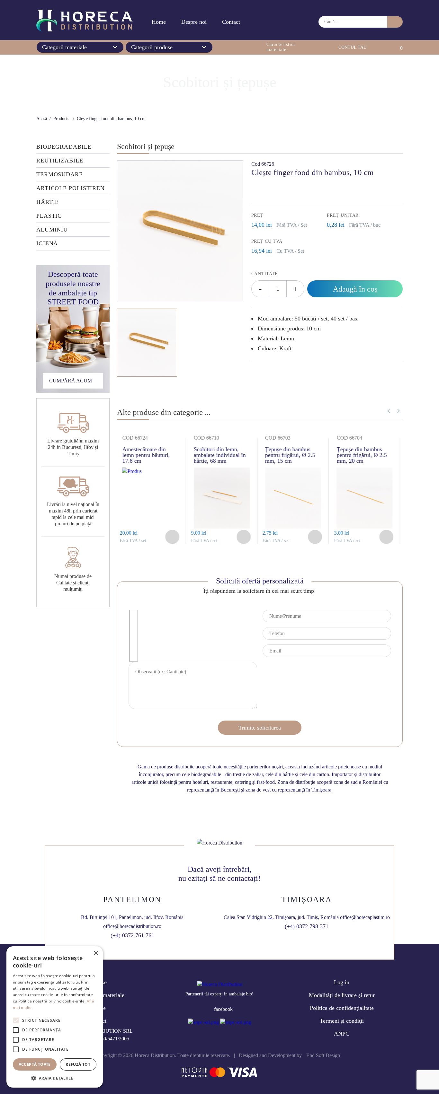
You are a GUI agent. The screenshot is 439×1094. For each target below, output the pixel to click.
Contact (231, 22)
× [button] (95, 953)
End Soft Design (323, 1055)
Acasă (41, 118)
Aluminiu (52, 230)
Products (61, 118)
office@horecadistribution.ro (132, 926)
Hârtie (47, 202)
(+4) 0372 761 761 (132, 935)
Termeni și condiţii (342, 1021)
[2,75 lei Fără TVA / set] (224, 526)
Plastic (49, 216)
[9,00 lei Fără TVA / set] (153, 526)
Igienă (47, 244)
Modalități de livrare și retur (342, 995)
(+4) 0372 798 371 (306, 926)
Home (159, 22)
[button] (398, 411)
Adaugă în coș (355, 289)
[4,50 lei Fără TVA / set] (348, 471)
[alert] (54, 1017)
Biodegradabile (64, 147)
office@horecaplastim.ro (365, 917)
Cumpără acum (70, 380)
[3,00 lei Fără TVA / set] (295, 526)
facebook (223, 1009)
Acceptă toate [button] (35, 1064)
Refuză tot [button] (78, 1064)
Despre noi (194, 22)
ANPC (341, 1033)
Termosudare (59, 174)
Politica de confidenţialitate (342, 1008)
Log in (341, 982)
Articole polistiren (70, 188)
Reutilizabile (59, 161)
